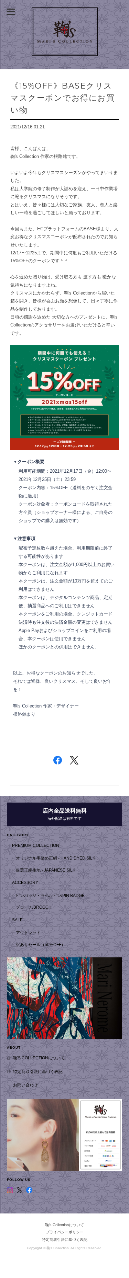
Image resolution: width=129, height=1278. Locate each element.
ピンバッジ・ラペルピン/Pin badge (50, 895)
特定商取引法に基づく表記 (38, 1071)
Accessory (25, 882)
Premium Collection (35, 845)
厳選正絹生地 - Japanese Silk (45, 870)
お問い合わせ (25, 1085)
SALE (17, 920)
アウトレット (28, 932)
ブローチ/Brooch (34, 907)
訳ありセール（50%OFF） (40, 944)
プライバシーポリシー (65, 1232)
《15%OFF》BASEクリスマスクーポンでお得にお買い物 (62, 98)
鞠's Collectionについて (39, 1058)
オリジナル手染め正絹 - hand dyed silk (55, 858)
